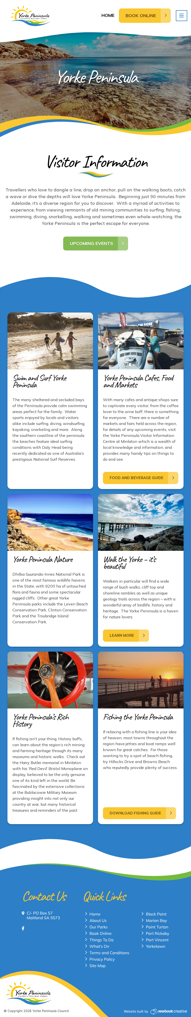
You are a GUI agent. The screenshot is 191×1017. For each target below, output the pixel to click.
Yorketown (155, 946)
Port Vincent (157, 940)
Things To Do (102, 940)
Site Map (98, 966)
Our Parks (99, 927)
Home (107, 15)
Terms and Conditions (109, 953)
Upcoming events (91, 243)
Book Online (101, 933)
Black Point (156, 914)
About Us (98, 920)
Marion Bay (156, 920)
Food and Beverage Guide (136, 477)
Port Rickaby (157, 933)
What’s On (99, 946)
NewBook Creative (168, 1012)
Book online (141, 15)
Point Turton (157, 927)
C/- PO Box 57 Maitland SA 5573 (43, 915)
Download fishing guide (135, 813)
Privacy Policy (102, 959)
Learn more (122, 635)
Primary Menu (181, 15)
